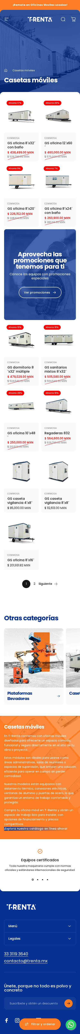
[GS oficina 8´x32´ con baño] (21, 115)
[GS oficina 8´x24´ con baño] (58, 181)
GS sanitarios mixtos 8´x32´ (56, 369)
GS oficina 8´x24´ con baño (58, 210)
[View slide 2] (37, 879)
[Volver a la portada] (5, 70)
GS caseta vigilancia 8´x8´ (57, 500)
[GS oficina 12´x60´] (58, 115)
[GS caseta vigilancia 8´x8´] (58, 471)
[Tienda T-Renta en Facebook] (6, 1020)
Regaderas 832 (57, 433)
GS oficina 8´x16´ (20, 560)
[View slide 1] (32, 879)
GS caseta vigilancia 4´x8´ (19, 500)
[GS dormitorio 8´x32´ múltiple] (21, 339)
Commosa (13, 138)
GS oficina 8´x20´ (21, 208)
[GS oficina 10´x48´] (21, 405)
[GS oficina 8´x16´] (21, 532)
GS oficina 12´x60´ (58, 145)
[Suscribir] (68, 1003)
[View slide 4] (47, 879)
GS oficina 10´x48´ (21, 435)
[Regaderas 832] (58, 405)
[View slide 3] (42, 879)
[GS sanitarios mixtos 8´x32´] (58, 339)
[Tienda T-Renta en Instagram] (17, 1020)
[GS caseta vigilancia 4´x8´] (21, 471)
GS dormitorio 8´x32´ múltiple (20, 369)
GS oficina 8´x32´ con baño (21, 145)
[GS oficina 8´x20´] (21, 181)
